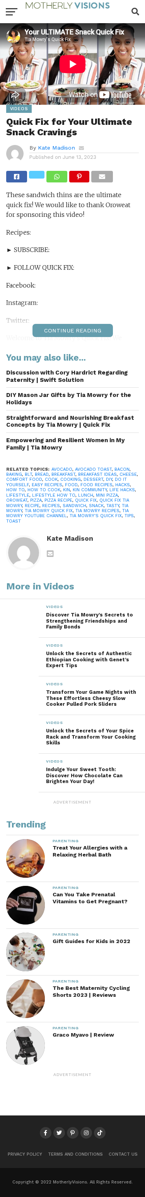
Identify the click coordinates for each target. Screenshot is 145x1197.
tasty (112, 505)
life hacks (122, 489)
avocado (61, 469)
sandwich (74, 505)
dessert (93, 479)
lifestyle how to (53, 495)
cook (51, 479)
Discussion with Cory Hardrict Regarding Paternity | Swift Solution (67, 376)
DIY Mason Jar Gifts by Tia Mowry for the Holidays (68, 399)
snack (96, 505)
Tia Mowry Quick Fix (49, 510)
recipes (51, 505)
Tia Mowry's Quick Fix (96, 515)
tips (129, 515)
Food (71, 484)
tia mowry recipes (97, 510)
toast (13, 521)
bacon (122, 469)
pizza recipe (58, 500)
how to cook (43, 489)
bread (42, 474)
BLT (28, 474)
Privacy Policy (25, 1154)
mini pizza (107, 495)
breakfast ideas (97, 474)
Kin (66, 489)
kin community (90, 489)
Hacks (122, 484)
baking (14, 474)
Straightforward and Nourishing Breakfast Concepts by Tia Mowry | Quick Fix (70, 421)
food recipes (96, 484)
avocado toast (93, 469)
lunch (85, 495)
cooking (70, 479)
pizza (36, 500)
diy (109, 479)
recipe (32, 505)
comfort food (24, 479)
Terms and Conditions (75, 1154)
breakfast (63, 474)
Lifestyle (17, 495)
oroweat (16, 500)
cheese (128, 474)
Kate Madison (56, 148)
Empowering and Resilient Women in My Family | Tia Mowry (65, 444)
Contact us (123, 1154)
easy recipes (47, 484)
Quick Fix (86, 500)
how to (15, 489)
